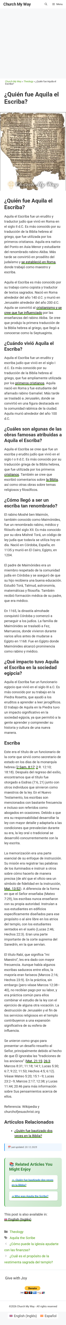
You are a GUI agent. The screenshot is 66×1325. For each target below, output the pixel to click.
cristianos (11, 474)
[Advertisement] (33, 43)
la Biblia (52, 480)
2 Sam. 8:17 (26, 767)
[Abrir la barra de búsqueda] (46, 4)
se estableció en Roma (38, 262)
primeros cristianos (29, 383)
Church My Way (17, 4)
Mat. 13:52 (12, 889)
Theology (16, 1232)
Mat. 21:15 (34, 1061)
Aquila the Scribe (22, 1238)
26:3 (47, 1061)
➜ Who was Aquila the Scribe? (30, 1196)
